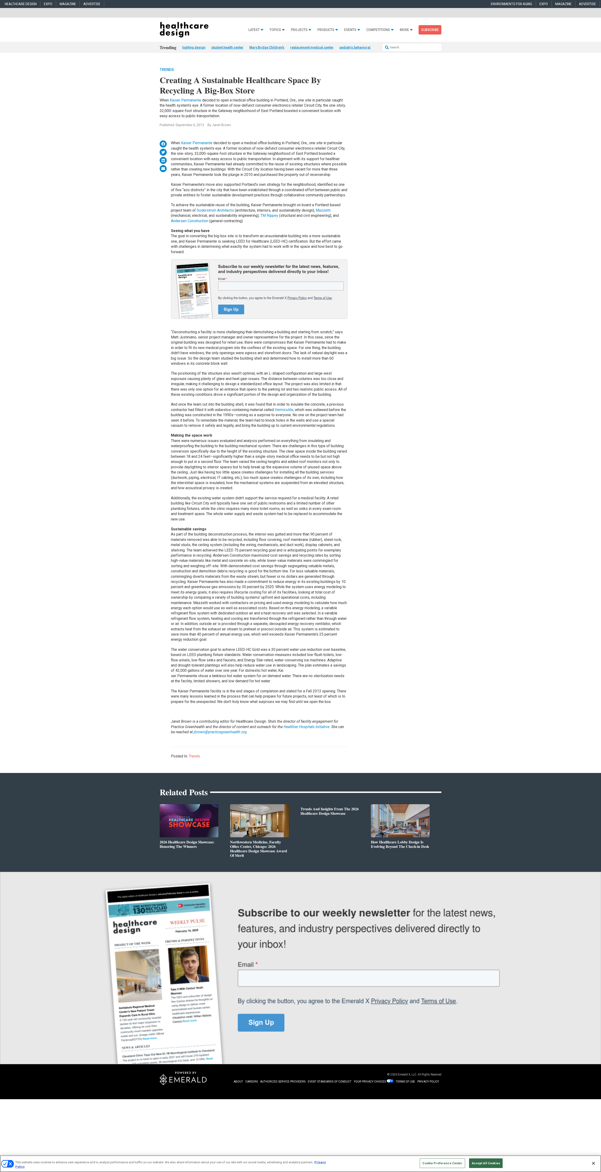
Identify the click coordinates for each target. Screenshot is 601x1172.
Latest (254, 30)
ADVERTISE (91, 4)
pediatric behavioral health (360, 47)
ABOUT (238, 1081)
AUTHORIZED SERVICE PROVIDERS (282, 1081)
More (404, 30)
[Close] (593, 1163)
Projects (299, 30)
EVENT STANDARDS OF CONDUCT (329, 1081)
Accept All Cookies (486, 1163)
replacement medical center (312, 47)
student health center (227, 47)
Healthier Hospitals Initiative (306, 727)
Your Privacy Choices (370, 1081)
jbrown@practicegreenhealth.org (220, 732)
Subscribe (430, 30)
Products (325, 30)
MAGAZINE (68, 4)
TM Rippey (269, 215)
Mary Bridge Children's (266, 47)
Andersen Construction (189, 221)
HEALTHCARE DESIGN (21, 4)
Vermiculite (284, 409)
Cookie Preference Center (442, 1163)
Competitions (378, 30)
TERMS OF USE (405, 1081)
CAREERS (251, 1081)
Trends (167, 69)
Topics (275, 30)
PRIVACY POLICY (428, 1081)
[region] (300, 1163)
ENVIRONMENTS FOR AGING (511, 4)
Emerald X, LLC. (407, 1074)
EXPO (48, 4)
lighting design (193, 47)
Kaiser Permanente (185, 100)
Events (350, 30)
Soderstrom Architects (216, 210)
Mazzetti (323, 210)
